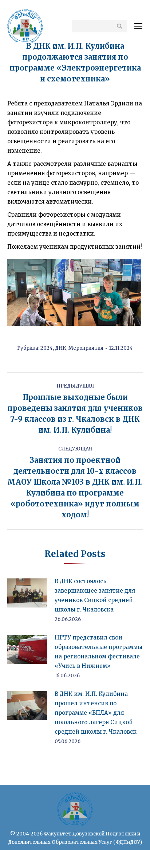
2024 (46, 348)
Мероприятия (85, 348)
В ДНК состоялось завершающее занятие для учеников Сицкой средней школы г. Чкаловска (95, 595)
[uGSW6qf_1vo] (40, 292)
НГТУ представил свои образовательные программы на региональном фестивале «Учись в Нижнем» (98, 651)
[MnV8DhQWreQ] (107, 292)
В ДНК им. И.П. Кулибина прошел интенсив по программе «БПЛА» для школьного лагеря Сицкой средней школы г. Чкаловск (96, 712)
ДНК (60, 348)
